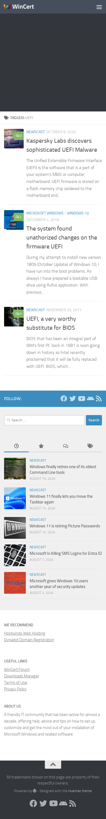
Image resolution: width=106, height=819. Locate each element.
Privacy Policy (15, 689)
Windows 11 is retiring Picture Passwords (65, 526)
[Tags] (89, 446)
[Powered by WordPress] (34, 791)
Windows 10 (78, 213)
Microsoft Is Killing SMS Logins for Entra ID (66, 553)
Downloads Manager (21, 676)
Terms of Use (15, 682)
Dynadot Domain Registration (29, 639)
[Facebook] (64, 398)
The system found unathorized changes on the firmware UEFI (61, 237)
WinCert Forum (17, 669)
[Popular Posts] (41, 446)
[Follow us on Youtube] (81, 398)
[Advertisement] (53, 56)
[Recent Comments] (65, 446)
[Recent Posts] (16, 446)
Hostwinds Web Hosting (24, 633)
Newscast (35, 132)
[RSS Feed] (98, 398)
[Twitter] (72, 398)
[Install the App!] (90, 398)
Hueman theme (80, 791)
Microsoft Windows (45, 213)
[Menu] (99, 7)
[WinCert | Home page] (24, 6)
